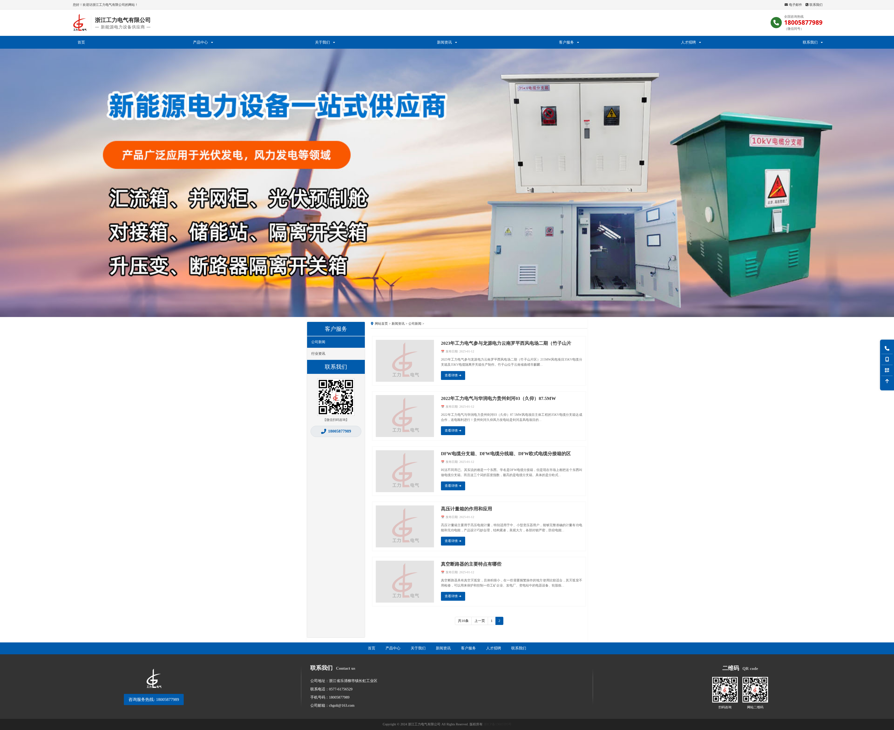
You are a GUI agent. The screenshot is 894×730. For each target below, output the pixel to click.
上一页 (479, 621)
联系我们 (816, 4)
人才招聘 (688, 42)
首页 (81, 42)
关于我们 (322, 42)
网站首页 (381, 323)
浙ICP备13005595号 (497, 724)
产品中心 (200, 42)
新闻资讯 (444, 42)
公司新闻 (318, 342)
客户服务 (566, 42)
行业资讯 (318, 353)
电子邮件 (795, 4)
